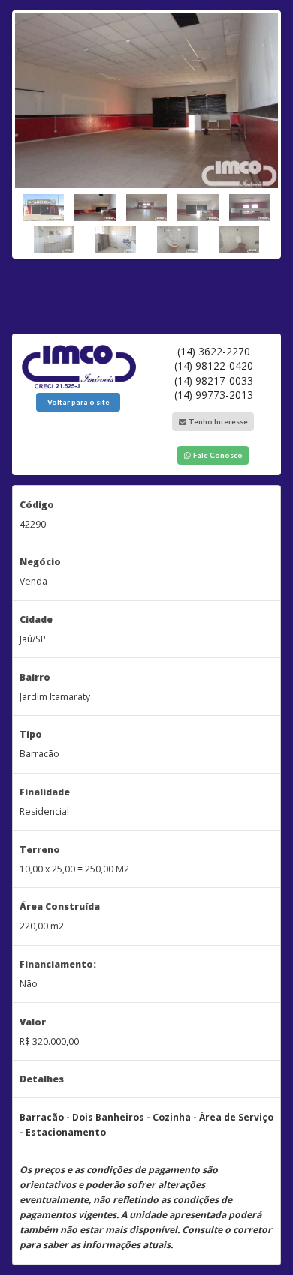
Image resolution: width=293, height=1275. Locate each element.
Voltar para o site (78, 401)
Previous (26, 130)
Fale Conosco (217, 454)
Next (266, 130)
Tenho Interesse (217, 421)
